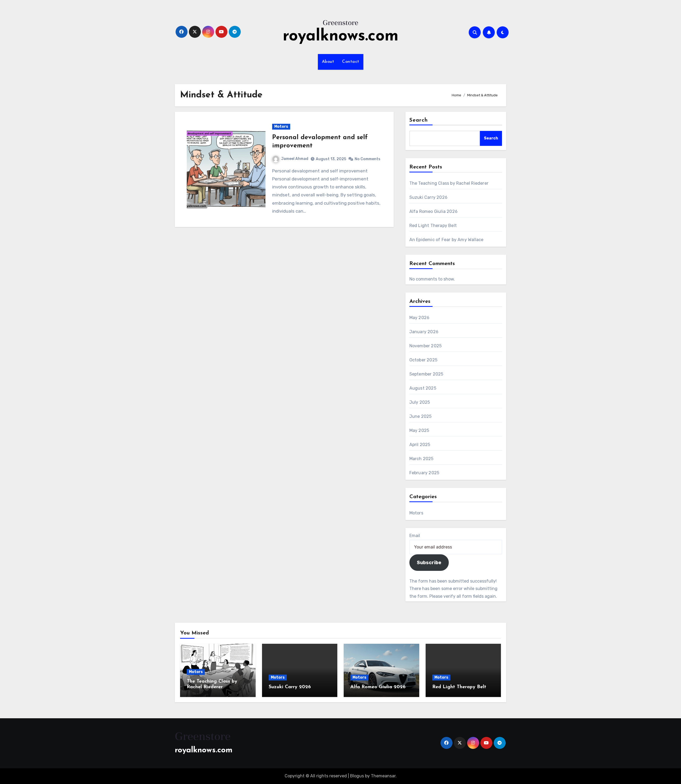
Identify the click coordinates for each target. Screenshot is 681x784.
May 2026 (419, 317)
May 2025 (419, 430)
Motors (281, 126)
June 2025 (420, 416)
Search (418, 120)
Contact (350, 62)
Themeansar (383, 775)
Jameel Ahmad (294, 158)
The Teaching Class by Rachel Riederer (448, 183)
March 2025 (421, 458)
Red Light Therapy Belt (433, 225)
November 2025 (425, 345)
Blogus (357, 775)
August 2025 (422, 388)
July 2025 (419, 402)
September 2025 (426, 374)
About (328, 62)
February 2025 (424, 472)
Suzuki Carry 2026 (428, 197)
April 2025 (419, 444)
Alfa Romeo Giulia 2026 (433, 211)
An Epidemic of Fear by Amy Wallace (446, 239)
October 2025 (423, 359)
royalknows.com (340, 36)
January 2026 (423, 331)
